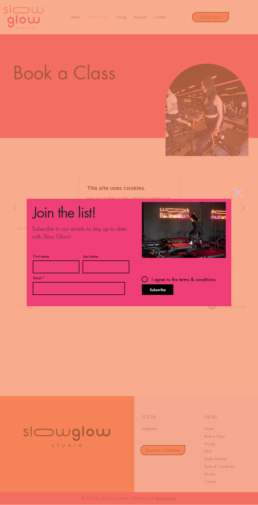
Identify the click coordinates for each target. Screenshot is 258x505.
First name (41, 256)
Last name (90, 256)
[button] (238, 192)
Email (37, 278)
